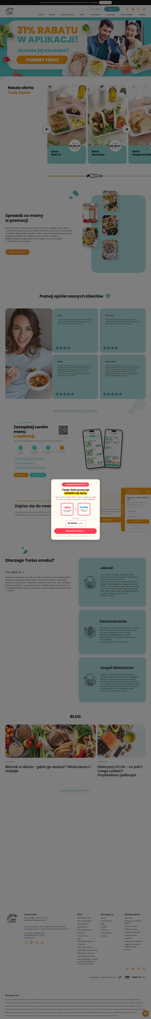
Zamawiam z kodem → (75, 531)
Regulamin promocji (87, 536)
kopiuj (80, 523)
